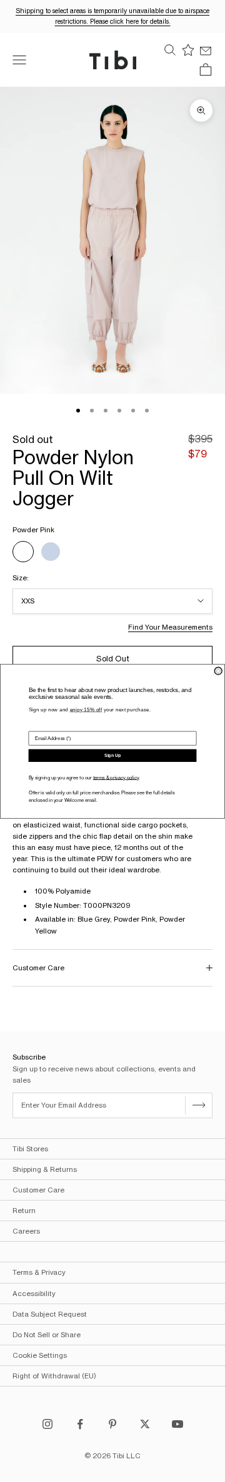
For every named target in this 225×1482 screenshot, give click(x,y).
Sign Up (112, 755)
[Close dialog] (218, 671)
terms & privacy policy (116, 777)
